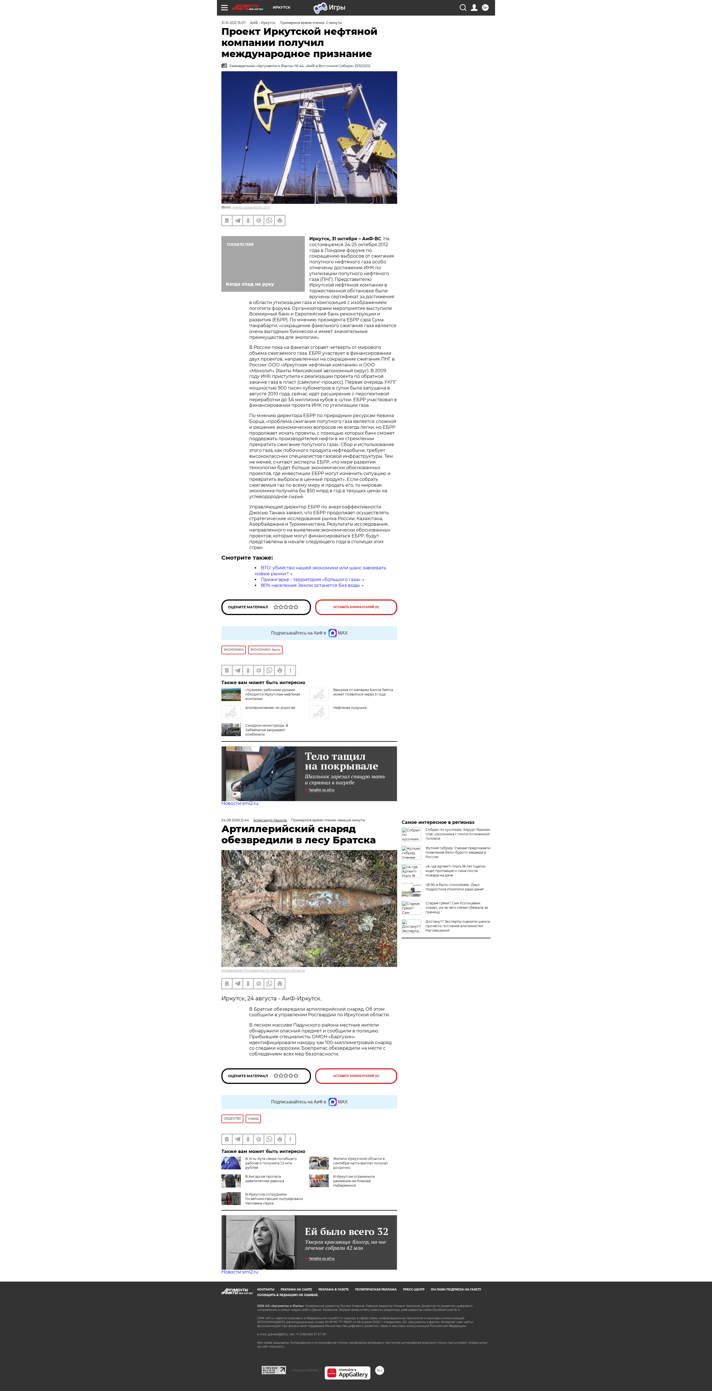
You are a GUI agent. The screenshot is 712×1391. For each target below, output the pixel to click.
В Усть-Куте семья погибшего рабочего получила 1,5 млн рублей (271, 1163)
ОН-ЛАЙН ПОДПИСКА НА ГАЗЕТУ (456, 1289)
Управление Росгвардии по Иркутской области (263, 970)
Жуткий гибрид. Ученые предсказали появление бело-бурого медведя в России (458, 852)
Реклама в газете (333, 1289)
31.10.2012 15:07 (233, 23)
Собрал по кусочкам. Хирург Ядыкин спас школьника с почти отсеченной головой (458, 834)
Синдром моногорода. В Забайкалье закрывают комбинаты (266, 729)
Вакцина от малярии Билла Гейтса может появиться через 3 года (363, 692)
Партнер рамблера (305, 1370)
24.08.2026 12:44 (235, 820)
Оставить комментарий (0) (356, 607)
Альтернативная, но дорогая (270, 708)
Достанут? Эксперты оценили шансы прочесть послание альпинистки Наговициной (458, 925)
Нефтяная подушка (350, 708)
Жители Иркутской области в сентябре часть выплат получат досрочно (360, 1163)
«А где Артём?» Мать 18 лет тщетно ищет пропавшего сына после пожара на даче (456, 870)
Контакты (265, 1289)
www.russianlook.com (251, 207)
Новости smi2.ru (239, 803)
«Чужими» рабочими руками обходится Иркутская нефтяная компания (272, 694)
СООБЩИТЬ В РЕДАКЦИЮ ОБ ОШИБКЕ (287, 1295)
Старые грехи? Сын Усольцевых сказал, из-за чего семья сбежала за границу (457, 907)
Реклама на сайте (296, 1289)
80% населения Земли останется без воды (310, 585)
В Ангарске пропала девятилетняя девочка (264, 1178)
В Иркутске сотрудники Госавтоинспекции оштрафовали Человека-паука (274, 1198)
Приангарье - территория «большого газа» (311, 579)
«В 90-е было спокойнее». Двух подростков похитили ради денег (455, 887)
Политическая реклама (376, 1289)
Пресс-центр (413, 1289)
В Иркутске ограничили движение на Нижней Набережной (354, 1180)
